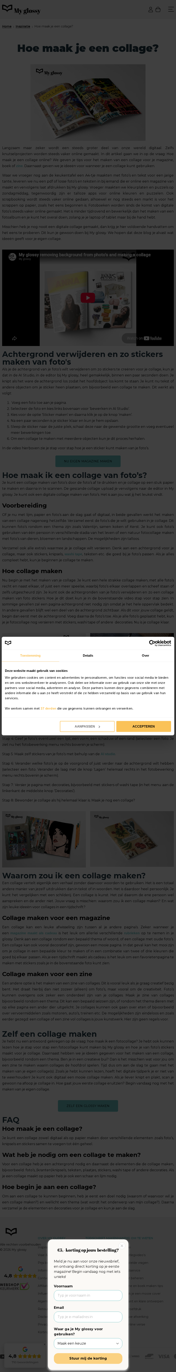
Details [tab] (88, 655)
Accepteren (143, 726)
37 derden (48, 708)
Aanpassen (85, 726)
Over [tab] (145, 655)
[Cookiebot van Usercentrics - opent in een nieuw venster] (152, 643)
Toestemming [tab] (30, 655)
